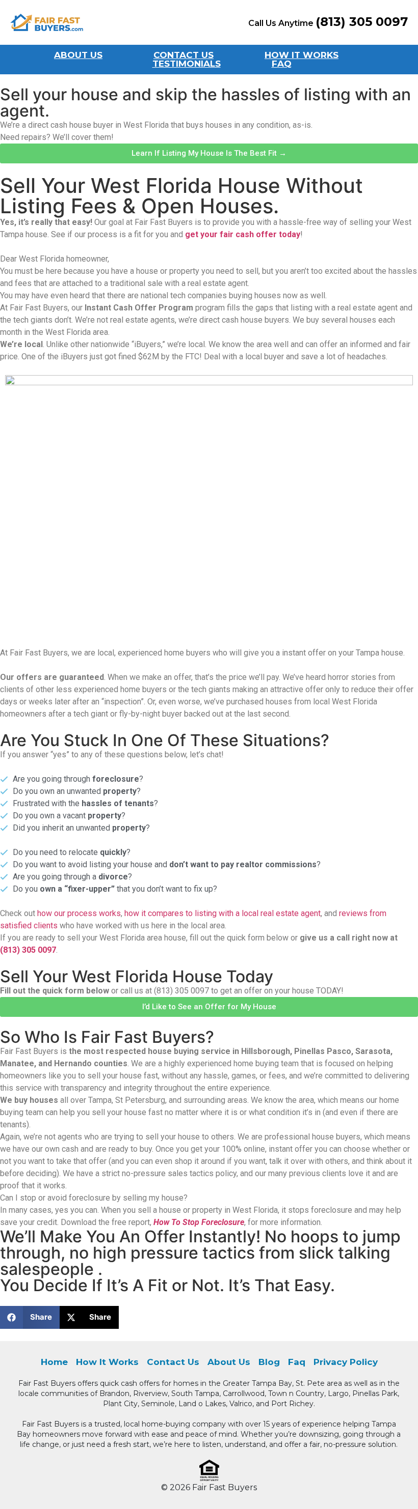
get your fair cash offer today (242, 234)
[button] (30, 1317)
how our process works (79, 913)
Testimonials (186, 64)
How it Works (301, 55)
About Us (78, 55)
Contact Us (183, 55)
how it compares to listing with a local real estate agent (222, 913)
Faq (282, 64)
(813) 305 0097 (28, 950)
